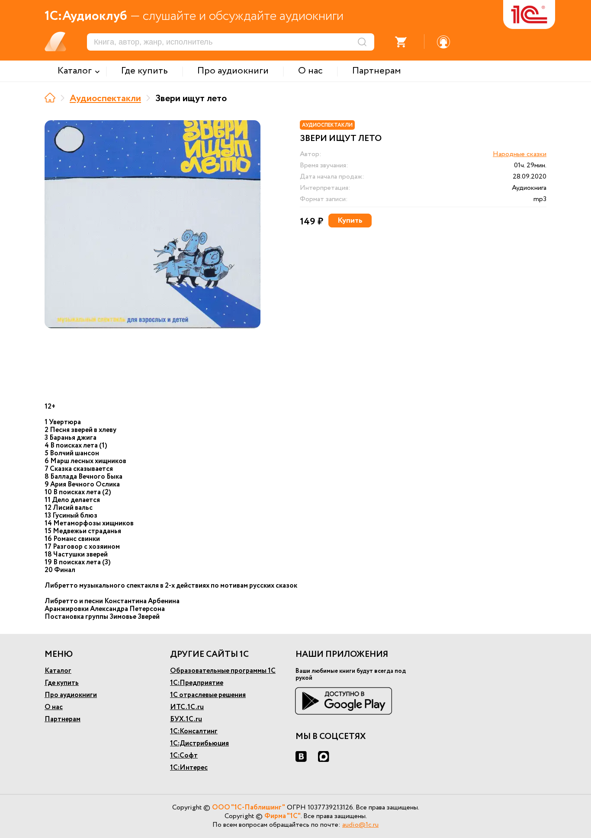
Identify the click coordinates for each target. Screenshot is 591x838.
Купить (350, 220)
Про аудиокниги (71, 695)
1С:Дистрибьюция (199, 743)
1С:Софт (184, 756)
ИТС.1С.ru (187, 707)
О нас (54, 707)
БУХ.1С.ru (186, 719)
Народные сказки (519, 154)
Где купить (62, 683)
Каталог (58, 671)
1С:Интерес (189, 768)
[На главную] (50, 97)
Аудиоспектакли (105, 99)
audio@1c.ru (360, 825)
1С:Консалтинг (194, 731)
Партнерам (62, 719)
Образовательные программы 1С (223, 671)
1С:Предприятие (196, 683)
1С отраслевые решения (208, 695)
